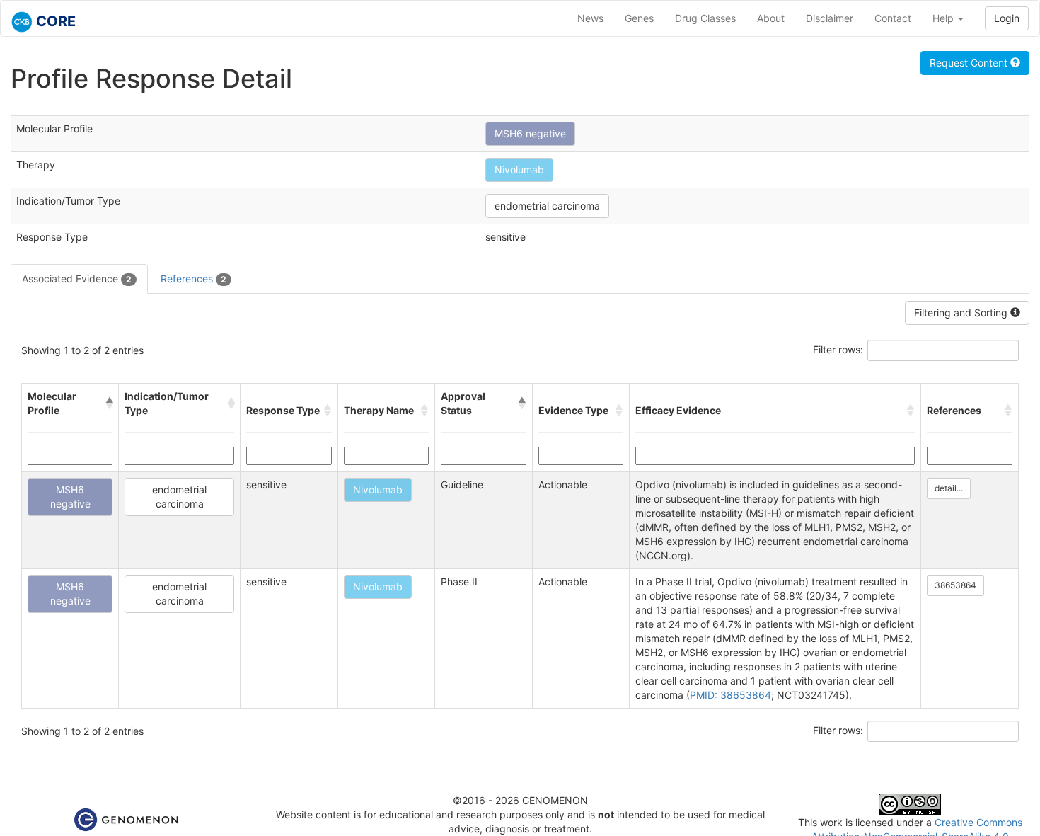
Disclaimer (829, 18)
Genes (639, 18)
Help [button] (944, 18)
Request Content (970, 63)
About (771, 18)
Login (1006, 18)
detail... (949, 488)
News (590, 18)
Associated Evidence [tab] (77, 279)
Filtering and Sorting (962, 313)
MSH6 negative (530, 133)
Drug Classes (705, 18)
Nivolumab (519, 170)
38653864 (955, 585)
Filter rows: (838, 349)
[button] (109, 403)
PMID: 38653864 (730, 695)
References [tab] (193, 279)
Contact (892, 18)
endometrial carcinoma (547, 206)
